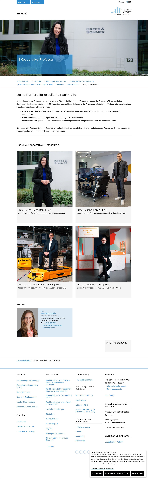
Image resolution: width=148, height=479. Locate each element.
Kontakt (121, 2)
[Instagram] (85, 452)
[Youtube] (89, 452)
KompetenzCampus (85, 380)
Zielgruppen (22, 2)
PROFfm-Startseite (118, 346)
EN (130, 2)
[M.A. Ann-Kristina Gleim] (27, 322)
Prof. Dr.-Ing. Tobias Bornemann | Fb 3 (44, 262)
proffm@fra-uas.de (48, 327)
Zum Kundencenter (114, 389)
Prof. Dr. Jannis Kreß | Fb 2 (103, 187)
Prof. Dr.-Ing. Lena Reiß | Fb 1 (44, 187)
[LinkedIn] (81, 452)
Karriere (79, 432)
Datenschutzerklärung (98, 468)
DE (127, 2)
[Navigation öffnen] (18, 13)
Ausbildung (80, 436)
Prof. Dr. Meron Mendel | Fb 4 (103, 262)
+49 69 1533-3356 (50, 323)
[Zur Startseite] (121, 11)
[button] (4, 48)
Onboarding (80, 441)
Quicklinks (36, 2)
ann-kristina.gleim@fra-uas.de (52, 325)
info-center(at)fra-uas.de (116, 386)
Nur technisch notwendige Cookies (117, 473)
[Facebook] (77, 452)
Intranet (51, 446)
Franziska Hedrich (24, 360)
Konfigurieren (97, 473)
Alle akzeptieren (137, 473)
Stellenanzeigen (83, 427)
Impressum (109, 468)
